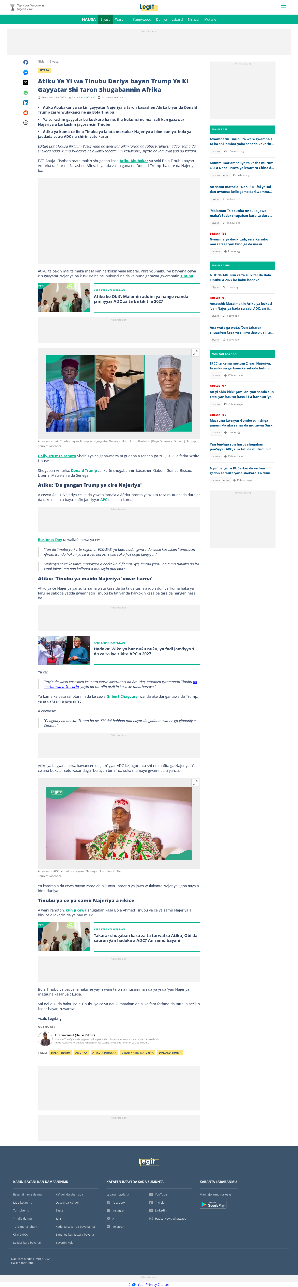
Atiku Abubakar (134, 160)
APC (103, 499)
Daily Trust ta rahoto (57, 455)
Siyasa (105, 19)
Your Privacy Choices (153, 1284)
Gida (41, 61)
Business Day (50, 539)
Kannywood (142, 19)
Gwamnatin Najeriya (138, 1052)
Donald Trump (84, 470)
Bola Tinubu (60, 1052)
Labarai (177, 19)
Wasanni (121, 19)
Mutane (210, 19)
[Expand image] (195, 352)
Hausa (89, 19)
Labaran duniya (220, 175)
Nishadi (193, 19)
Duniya (161, 19)
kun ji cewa (76, 910)
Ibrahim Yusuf (87, 97)
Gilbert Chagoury (122, 696)
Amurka (81, 1052)
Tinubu (186, 275)
